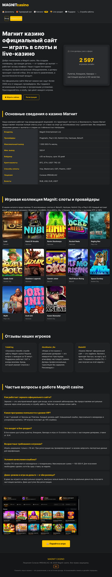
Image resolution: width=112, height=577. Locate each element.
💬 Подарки (70, 12)
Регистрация (31, 97)
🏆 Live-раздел (56, 12)
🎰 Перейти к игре (56, 543)
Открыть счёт (16, 18)
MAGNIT (15, 5)
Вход (7, 18)
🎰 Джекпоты (8, 12)
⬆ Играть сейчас (12, 97)
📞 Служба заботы (85, 12)
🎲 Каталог (40, 12)
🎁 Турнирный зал (24, 12)
